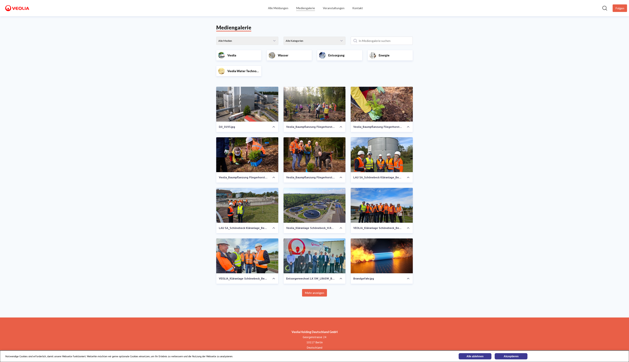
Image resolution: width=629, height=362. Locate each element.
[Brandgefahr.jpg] (382, 255)
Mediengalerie (305, 8)
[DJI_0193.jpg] (247, 104)
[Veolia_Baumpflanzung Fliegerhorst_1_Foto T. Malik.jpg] (315, 104)
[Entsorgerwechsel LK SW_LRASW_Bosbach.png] (315, 255)
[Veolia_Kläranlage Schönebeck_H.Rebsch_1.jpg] (315, 205)
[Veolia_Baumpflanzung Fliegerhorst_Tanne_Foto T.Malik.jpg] (382, 104)
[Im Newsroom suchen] (604, 8)
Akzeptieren (511, 356)
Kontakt (357, 8)
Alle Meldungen (278, 8)
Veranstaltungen (333, 8)
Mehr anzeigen (314, 293)
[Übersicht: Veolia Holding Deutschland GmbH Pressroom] (17, 8)
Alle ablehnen (475, 356)
